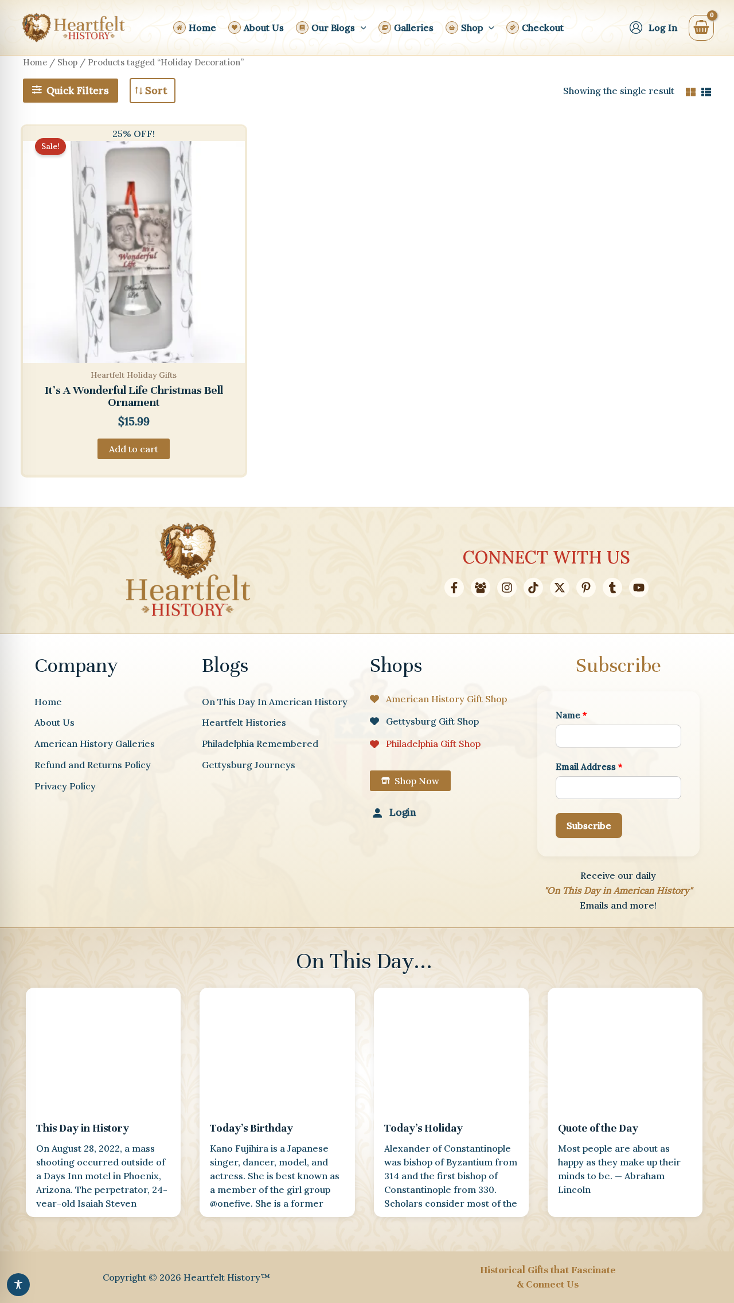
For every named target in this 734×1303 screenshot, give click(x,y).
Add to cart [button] (133, 449)
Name (571, 715)
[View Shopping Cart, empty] (701, 28)
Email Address (589, 766)
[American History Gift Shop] (438, 698)
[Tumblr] (612, 587)
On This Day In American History (275, 701)
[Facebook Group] (480, 587)
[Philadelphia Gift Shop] (425, 743)
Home (35, 62)
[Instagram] (507, 587)
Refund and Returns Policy (92, 764)
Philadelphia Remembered (260, 743)
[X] (559, 587)
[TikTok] (533, 587)
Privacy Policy (65, 786)
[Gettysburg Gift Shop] (424, 721)
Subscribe (589, 825)
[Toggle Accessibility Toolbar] (18, 1284)
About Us (54, 722)
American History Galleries (94, 743)
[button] (360, 27)
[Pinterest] (586, 587)
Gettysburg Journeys (248, 764)
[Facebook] (454, 587)
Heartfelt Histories (244, 722)
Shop (67, 62)
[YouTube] (639, 587)
